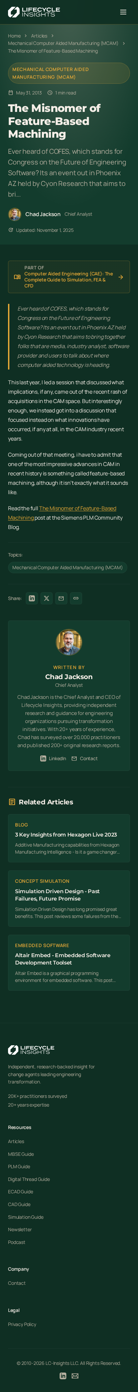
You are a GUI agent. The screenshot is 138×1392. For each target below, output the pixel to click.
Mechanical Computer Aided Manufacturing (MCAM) (50, 73)
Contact (84, 758)
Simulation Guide (25, 1217)
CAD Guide (19, 1204)
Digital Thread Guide (29, 1179)
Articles (16, 1141)
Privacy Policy (22, 1324)
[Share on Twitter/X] (47, 598)
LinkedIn (57, 758)
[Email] (75, 1377)
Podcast (16, 1242)
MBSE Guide (20, 1154)
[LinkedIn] (63, 1377)
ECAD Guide (20, 1191)
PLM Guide (19, 1166)
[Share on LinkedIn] (32, 598)
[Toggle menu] (123, 12)
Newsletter (19, 1229)
